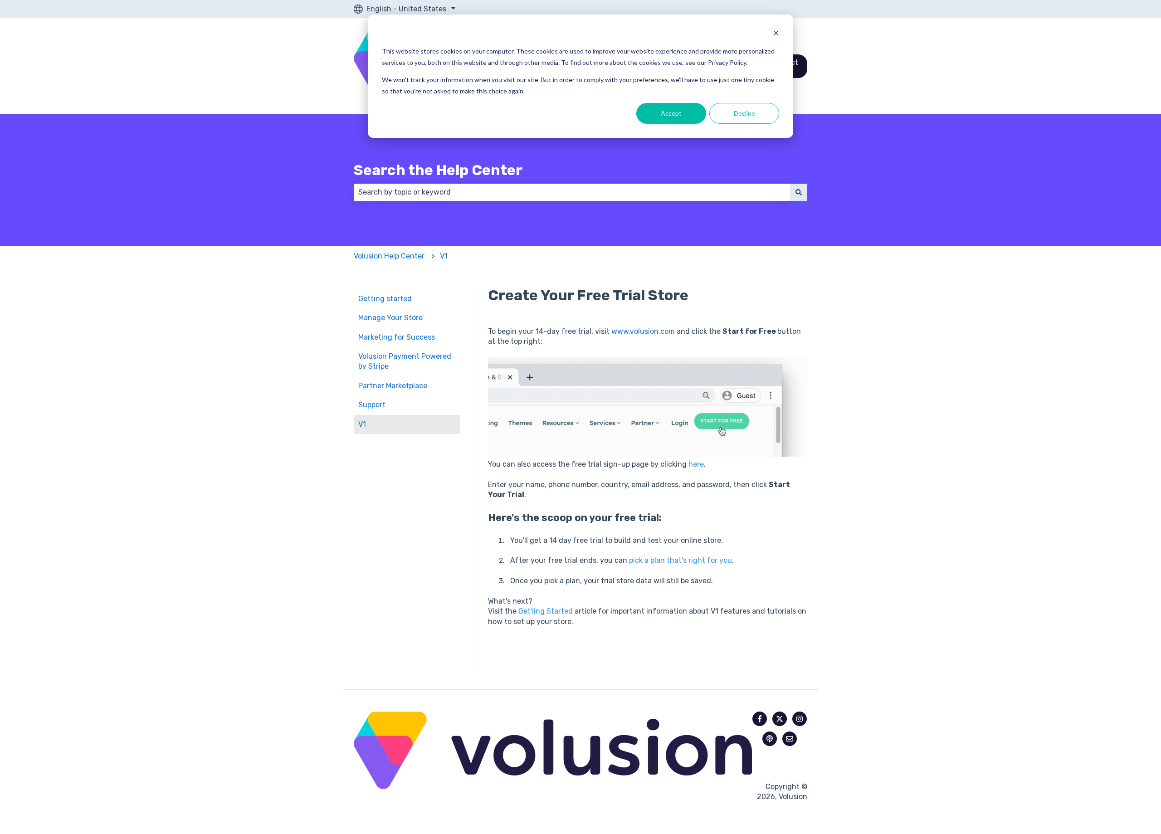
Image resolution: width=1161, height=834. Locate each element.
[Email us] (789, 739)
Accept (671, 113)
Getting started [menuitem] (385, 298)
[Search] (798, 192)
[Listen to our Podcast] (769, 739)
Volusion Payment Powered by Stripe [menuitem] (404, 361)
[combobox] (572, 192)
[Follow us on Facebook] (759, 719)
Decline (744, 113)
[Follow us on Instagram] (799, 719)
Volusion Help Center (389, 256)
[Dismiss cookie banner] (776, 34)
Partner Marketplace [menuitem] (392, 385)
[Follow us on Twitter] (779, 719)
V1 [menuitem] (362, 424)
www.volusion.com (643, 331)
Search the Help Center (438, 170)
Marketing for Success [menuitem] (396, 337)
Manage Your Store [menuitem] (390, 317)
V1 (444, 256)
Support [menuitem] (371, 404)
